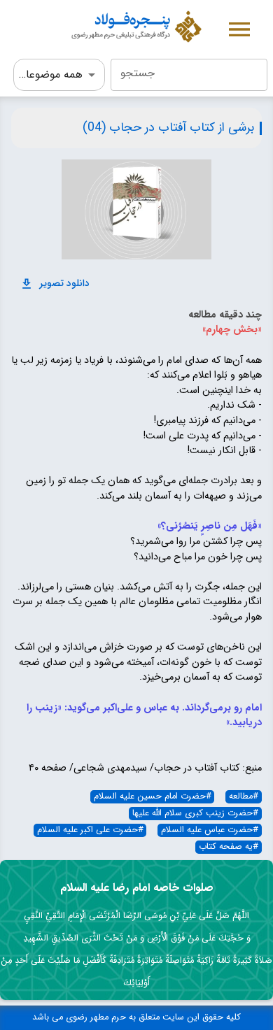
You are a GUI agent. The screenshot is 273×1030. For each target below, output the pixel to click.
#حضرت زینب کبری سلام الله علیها (195, 813)
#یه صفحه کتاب (228, 847)
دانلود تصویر (64, 283)
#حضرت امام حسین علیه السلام (152, 796)
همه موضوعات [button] (49, 74)
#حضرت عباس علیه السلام (209, 830)
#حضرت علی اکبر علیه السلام (90, 830)
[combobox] (189, 75)
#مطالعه (243, 796)
